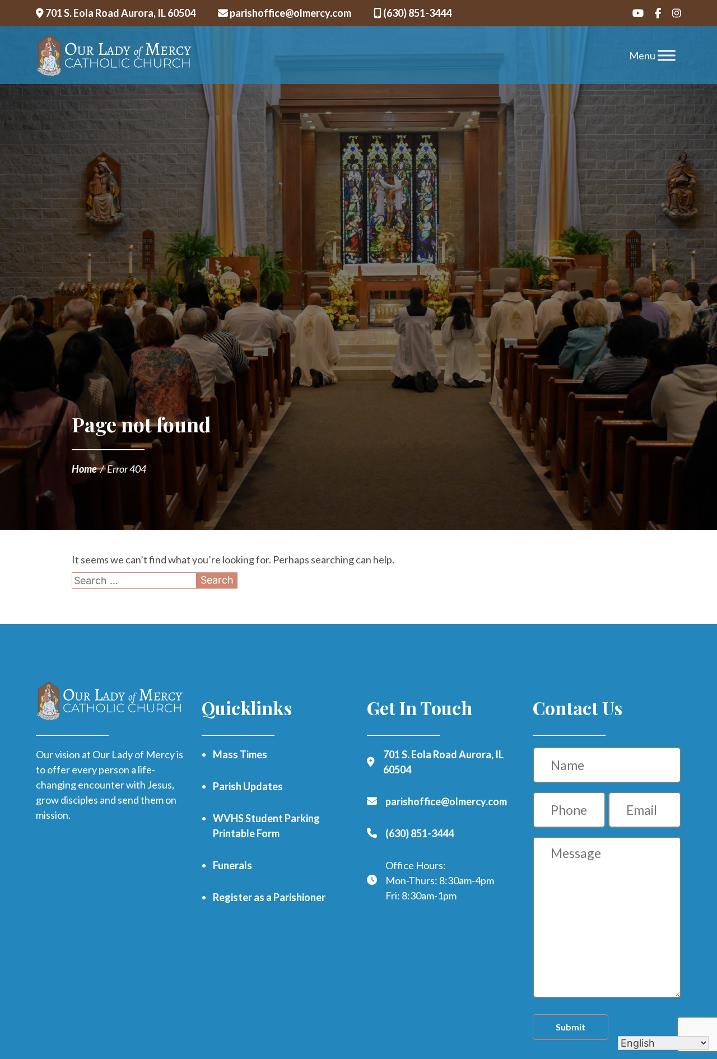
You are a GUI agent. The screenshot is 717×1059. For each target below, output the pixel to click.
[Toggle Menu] (667, 55)
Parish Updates (248, 786)
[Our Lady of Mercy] (114, 55)
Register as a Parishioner (269, 897)
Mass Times (240, 754)
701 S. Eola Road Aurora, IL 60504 (119, 13)
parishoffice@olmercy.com (289, 13)
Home (84, 469)
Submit (570, 1026)
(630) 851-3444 (416, 13)
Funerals (232, 865)
